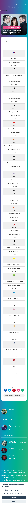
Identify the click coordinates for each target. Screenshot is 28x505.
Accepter (14, 497)
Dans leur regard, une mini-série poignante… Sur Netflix (16, 450)
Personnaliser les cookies (17, 493)
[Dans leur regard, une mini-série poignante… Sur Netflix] (4, 450)
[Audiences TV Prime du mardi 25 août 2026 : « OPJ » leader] (4, 411)
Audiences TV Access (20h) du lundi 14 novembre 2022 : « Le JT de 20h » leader (17, 428)
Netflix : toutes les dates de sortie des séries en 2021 (17, 457)
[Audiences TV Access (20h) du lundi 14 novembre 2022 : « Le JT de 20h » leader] (4, 427)
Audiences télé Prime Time (12, 27)
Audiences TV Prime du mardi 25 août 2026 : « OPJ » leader (17, 411)
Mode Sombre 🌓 (3, 10)
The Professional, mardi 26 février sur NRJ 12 (17, 443)
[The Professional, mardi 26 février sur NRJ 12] (4, 443)
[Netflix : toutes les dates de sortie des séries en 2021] (4, 458)
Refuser (14, 501)
